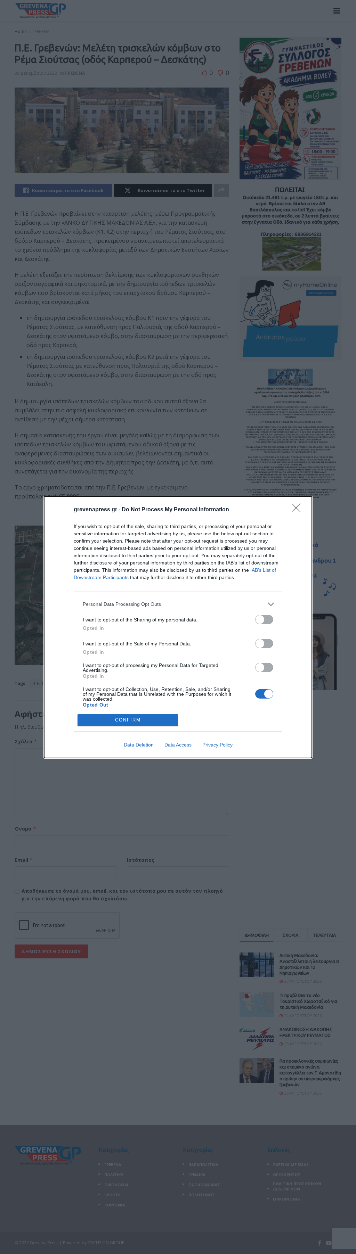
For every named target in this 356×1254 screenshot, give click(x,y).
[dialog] (178, 627)
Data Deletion (139, 745)
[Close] (298, 510)
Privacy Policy (217, 745)
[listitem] (178, 604)
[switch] (264, 619)
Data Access (178, 745)
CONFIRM (128, 720)
